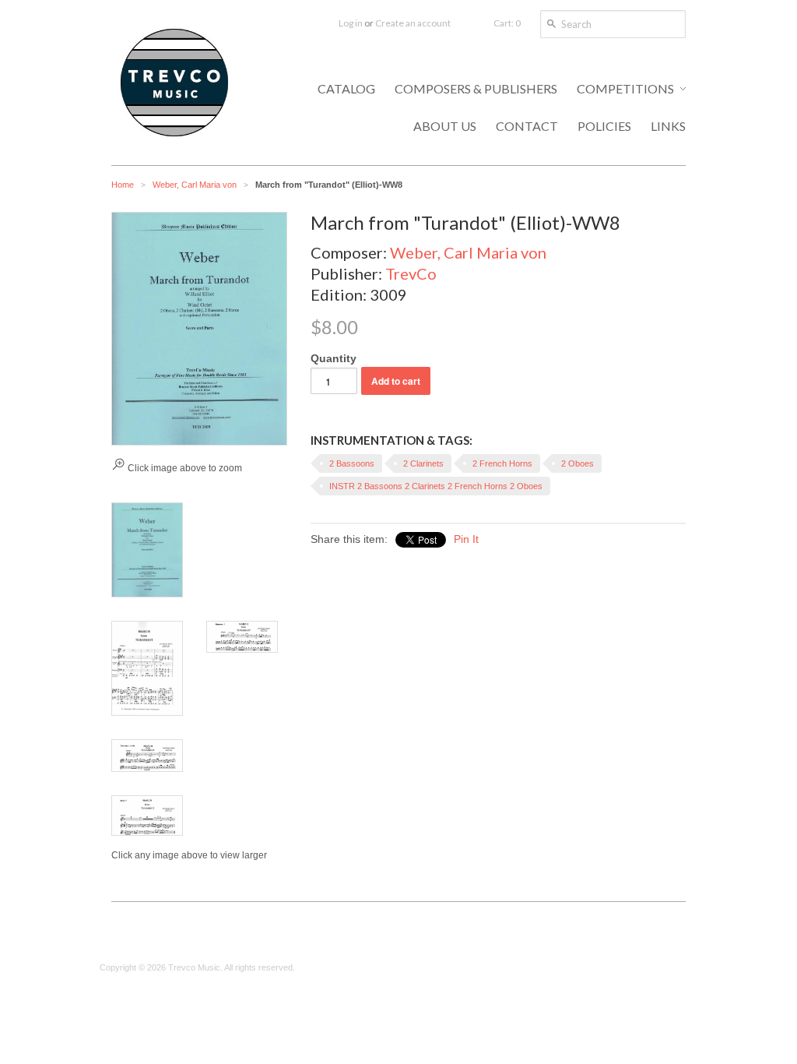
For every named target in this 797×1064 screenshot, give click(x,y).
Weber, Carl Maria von (195, 184)
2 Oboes (577, 463)
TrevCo (411, 273)
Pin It (466, 539)
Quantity (333, 358)
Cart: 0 (507, 23)
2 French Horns (502, 463)
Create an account (413, 23)
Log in (351, 23)
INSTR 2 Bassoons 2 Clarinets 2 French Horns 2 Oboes (435, 486)
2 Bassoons (351, 463)
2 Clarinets (423, 463)
